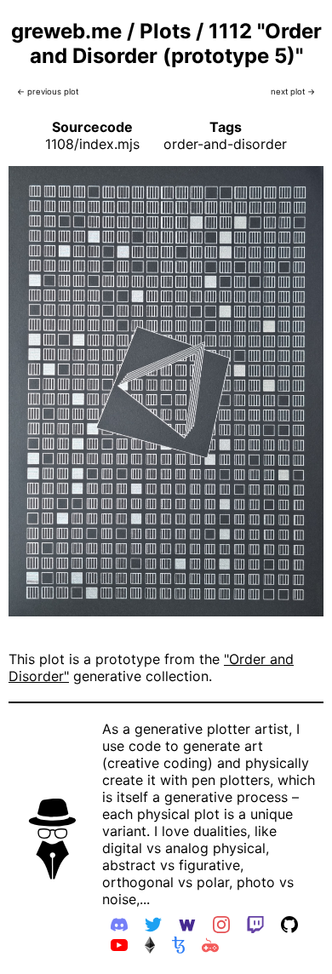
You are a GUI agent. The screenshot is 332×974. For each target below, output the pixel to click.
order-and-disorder (225, 143)
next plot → (293, 91)
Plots (165, 31)
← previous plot (47, 91)
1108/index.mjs (92, 143)
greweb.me (66, 31)
